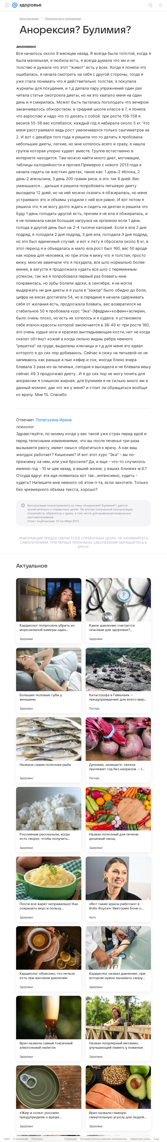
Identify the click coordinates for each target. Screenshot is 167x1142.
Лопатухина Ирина (54, 420)
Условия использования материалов (103, 1138)
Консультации (29, 18)
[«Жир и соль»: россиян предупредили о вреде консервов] (48, 1098)
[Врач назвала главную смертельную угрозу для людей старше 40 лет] (118, 1098)
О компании (20, 1138)
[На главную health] (29, 5)
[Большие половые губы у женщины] (48, 680)
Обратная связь (140, 1138)
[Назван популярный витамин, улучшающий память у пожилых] (118, 1028)
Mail (7, 1138)
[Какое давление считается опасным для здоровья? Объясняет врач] (118, 610)
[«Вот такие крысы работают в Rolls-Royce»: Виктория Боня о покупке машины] (118, 889)
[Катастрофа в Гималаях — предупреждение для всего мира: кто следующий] (118, 680)
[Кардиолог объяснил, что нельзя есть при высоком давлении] (48, 958)
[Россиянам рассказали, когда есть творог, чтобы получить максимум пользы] (48, 819)
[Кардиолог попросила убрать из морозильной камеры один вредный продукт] (48, 610)
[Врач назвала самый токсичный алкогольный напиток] (48, 1028)
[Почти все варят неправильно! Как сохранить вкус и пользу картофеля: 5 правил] (48, 889)
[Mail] (14, 5)
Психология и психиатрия (63, 18)
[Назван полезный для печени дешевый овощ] (118, 819)
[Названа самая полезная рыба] (48, 750)
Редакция (70, 1138)
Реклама (37, 1138)
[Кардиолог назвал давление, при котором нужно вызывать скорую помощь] (118, 958)
